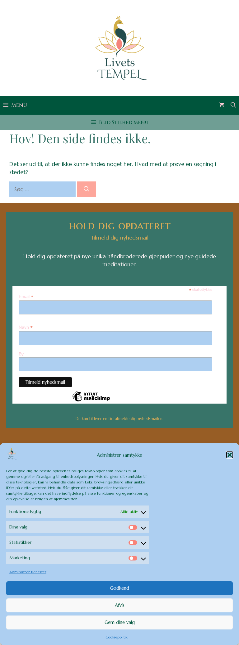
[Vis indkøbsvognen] (221, 105)
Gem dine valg (120, 622)
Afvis (119, 605)
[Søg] (86, 189)
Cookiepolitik (116, 637)
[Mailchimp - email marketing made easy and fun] (91, 401)
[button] (230, 455)
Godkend (119, 588)
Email (26, 297)
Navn (26, 327)
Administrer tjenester (27, 572)
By (21, 353)
